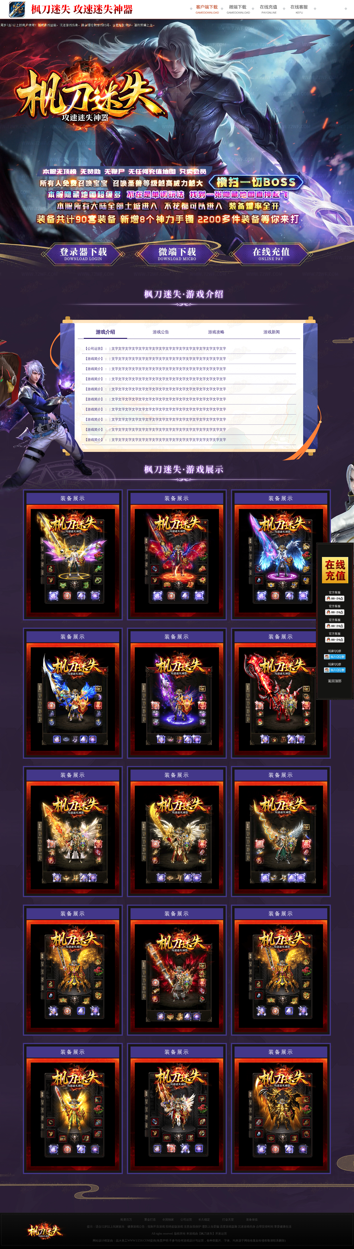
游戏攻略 (216, 332)
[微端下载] (237, 9)
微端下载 (177, 249)
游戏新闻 (271, 332)
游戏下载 (88, 249)
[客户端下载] (207, 9)
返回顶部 (334, 681)
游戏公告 (161, 332)
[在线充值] (268, 9)
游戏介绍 (105, 332)
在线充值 (266, 249)
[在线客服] (299, 9)
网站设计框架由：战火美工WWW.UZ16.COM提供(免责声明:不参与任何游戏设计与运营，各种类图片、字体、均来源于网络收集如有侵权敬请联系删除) (189, 1240)
